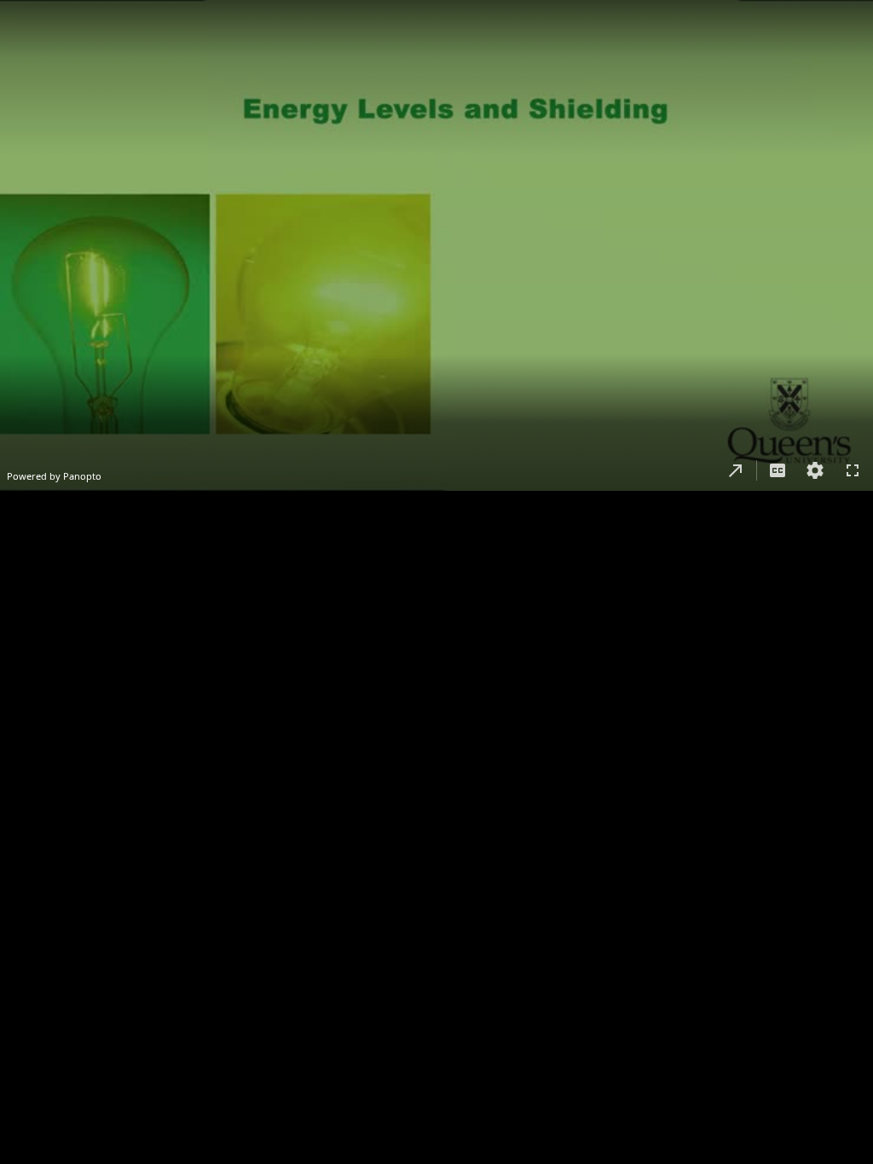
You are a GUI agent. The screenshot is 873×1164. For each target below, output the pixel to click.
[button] (735, 470)
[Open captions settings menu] (815, 470)
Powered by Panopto (54, 476)
